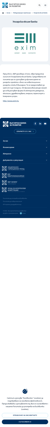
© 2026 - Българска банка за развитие (14, 211)
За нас (8, 13)
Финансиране (8, 147)
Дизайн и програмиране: (10, 213)
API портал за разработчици (12, 204)
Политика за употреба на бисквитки (15, 198)
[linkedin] (40, 124)
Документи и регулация (13, 160)
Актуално (7, 153)
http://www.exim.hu (11, 101)
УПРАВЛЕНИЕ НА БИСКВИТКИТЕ (25, 415)
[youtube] (45, 124)
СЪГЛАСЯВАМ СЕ (25, 422)
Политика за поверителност (12, 201)
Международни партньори (22, 13)
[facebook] (35, 124)
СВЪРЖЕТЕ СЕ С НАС (24, 131)
